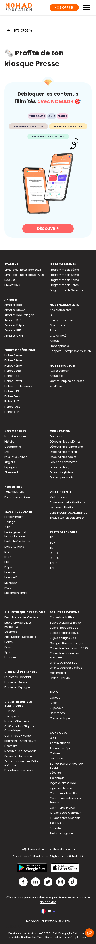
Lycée (53, 703)
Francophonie (59, 346)
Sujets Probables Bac (64, 628)
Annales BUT (12, 330)
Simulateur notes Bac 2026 (22, 270)
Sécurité (55, 773)
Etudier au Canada (17, 677)
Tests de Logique (61, 833)
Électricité (10, 746)
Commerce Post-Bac (64, 793)
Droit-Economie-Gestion (21, 617)
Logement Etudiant (62, 507)
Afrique (54, 341)
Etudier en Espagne (17, 687)
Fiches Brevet (13, 381)
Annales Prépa (14, 325)
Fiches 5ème (13, 360)
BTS (7, 552)
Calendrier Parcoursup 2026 (69, 648)
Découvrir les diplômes (65, 441)
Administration (60, 743)
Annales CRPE (13, 335)
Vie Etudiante (58, 497)
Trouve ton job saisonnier (67, 518)
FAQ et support (59, 371)
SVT (7, 452)
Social (8, 647)
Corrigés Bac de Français (67, 643)
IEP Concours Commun (65, 813)
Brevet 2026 (12, 285)
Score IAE (56, 828)
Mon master (58, 673)
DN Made (10, 582)
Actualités (56, 376)
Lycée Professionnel (17, 541)
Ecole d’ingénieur (61, 472)
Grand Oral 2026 (61, 678)
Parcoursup (57, 436)
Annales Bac (13, 305)
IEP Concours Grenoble (65, 818)
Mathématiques (15, 436)
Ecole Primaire (13, 517)
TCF (52, 542)
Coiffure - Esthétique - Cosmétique (19, 728)
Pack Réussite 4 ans (17, 497)
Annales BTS (12, 320)
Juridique (56, 758)
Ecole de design (60, 467)
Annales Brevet (14, 310)
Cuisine (9, 711)
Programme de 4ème (64, 280)
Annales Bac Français (19, 315)
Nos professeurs (60, 310)
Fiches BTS (11, 391)
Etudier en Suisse (15, 682)
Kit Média (56, 386)
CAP (7, 527)
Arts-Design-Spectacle (20, 637)
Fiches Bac (11, 376)
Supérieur (56, 708)
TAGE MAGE (57, 823)
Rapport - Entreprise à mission (70, 351)
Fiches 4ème (13, 365)
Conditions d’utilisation (53, 937)
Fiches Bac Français (18, 386)
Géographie (12, 447)
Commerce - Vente (17, 736)
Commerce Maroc (62, 807)
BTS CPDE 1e (23, 30)
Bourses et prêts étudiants (67, 502)
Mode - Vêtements (16, 721)
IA (51, 315)
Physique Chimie (15, 457)
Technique (57, 778)
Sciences (10, 632)
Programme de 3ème (64, 285)
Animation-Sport (61, 748)
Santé (8, 642)
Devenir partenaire (62, 477)
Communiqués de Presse (67, 381)
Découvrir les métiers (64, 452)
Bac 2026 (10, 280)
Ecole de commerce (63, 462)
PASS (7, 588)
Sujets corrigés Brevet (64, 633)
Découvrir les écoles (63, 457)
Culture (55, 753)
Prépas (9, 567)
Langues (10, 657)
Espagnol (10, 467)
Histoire (9, 441)
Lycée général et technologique (15, 534)
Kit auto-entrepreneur (18, 770)
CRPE (53, 738)
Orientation (57, 325)
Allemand (11, 472)
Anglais (9, 462)
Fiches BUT (11, 401)
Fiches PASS (12, 407)
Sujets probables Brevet (65, 622)
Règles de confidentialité (66, 856)
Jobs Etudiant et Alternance (68, 512)
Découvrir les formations (66, 447)
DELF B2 (54, 558)
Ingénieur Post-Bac (63, 783)
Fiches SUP (11, 412)
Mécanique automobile (20, 751)
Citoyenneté (58, 335)
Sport (53, 330)
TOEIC (54, 563)
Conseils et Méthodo (63, 617)
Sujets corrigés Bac (63, 638)
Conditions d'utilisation (28, 856)
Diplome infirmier (15, 593)
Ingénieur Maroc (61, 788)
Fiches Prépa (12, 396)
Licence (9, 572)
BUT (7, 562)
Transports (11, 716)
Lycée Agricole (14, 546)
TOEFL (53, 568)
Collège (9, 522)
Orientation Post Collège (66, 668)
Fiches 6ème (13, 355)
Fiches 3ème (12, 371)
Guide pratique (60, 718)
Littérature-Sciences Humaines (18, 624)
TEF (52, 548)
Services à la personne (19, 756)
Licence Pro (11, 577)
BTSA (7, 557)
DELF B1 (54, 553)
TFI (51, 537)
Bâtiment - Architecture (20, 741)
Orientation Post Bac (63, 662)
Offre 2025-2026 (15, 492)
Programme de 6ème (64, 270)
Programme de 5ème (64, 275)
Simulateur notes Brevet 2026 (24, 275)
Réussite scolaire (61, 320)
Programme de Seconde (66, 290)
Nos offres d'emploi (59, 849)
